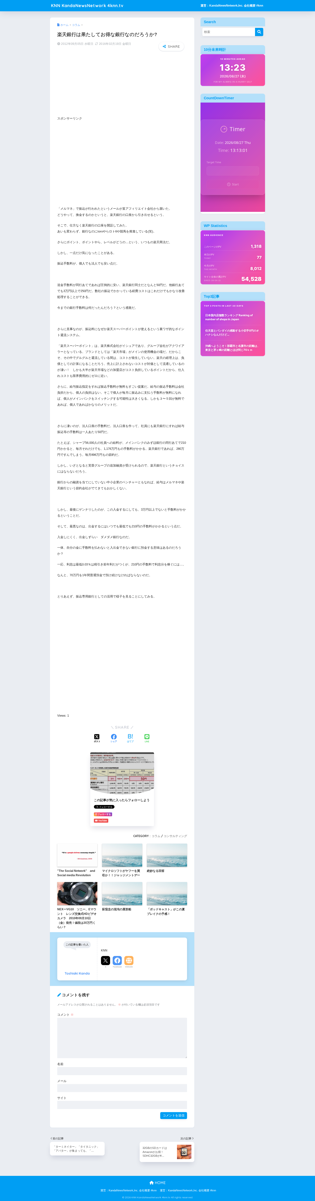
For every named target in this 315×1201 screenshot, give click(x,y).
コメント (65, 1014)
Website (129, 966)
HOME (160, 1182)
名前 (60, 1064)
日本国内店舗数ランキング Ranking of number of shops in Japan (229, 317)
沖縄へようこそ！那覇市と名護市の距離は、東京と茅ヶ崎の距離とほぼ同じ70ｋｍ (232, 348)
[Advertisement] (122, 82)
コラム (156, 836)
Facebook (117, 966)
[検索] (259, 32)
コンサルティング (175, 836)
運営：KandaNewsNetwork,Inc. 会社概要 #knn (232, 5)
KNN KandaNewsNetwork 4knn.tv (87, 5)
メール (62, 1081)
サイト (62, 1098)
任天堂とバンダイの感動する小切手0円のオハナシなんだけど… (232, 332)
